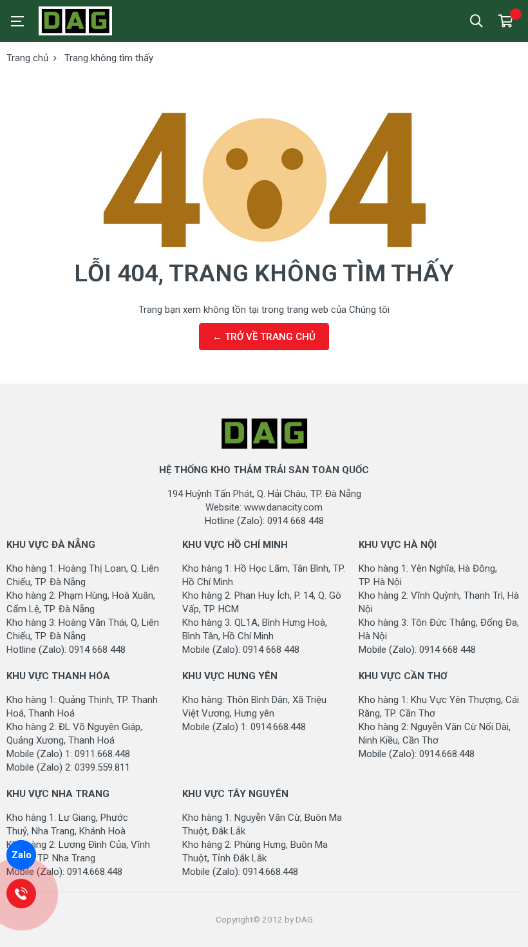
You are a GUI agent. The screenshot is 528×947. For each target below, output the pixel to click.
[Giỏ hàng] (505, 20)
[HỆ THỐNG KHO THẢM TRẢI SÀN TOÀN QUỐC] (97, 20)
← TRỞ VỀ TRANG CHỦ (264, 336)
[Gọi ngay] (21, 893)
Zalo (22, 855)
